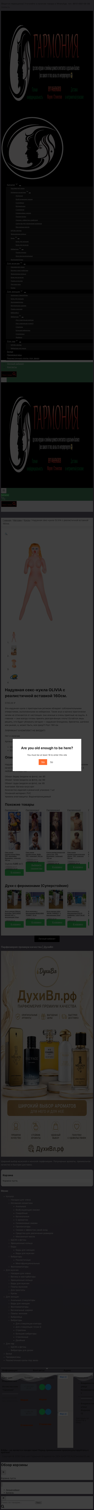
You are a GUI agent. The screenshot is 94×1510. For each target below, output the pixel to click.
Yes (43, 762)
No (51, 762)
